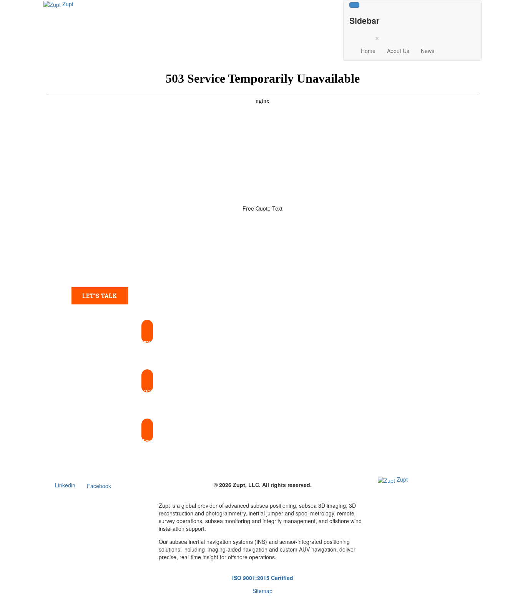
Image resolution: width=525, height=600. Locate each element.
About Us (398, 51)
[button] (147, 336)
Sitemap (262, 591)
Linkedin (65, 485)
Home (368, 51)
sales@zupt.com (147, 342)
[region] (262, 339)
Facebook (99, 486)
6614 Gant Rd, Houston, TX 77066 (147, 441)
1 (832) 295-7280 (147, 392)
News (427, 51)
